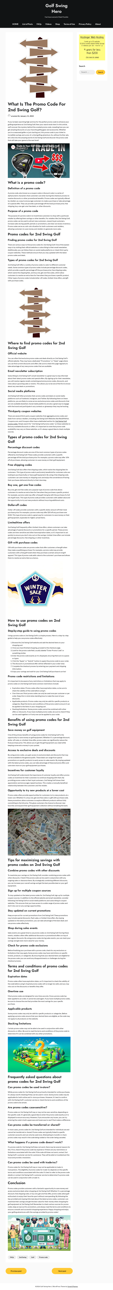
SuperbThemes (73, 1286)
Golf (32, 1257)
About (98, 24)
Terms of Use (69, 24)
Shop (57, 24)
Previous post (16, 1271)
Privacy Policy (85, 24)
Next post (62, 1271)
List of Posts (27, 24)
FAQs (39, 24)
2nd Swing (22, 1257)
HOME (15, 24)
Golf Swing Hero (56, 8)
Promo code (43, 1257)
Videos (48, 24)
